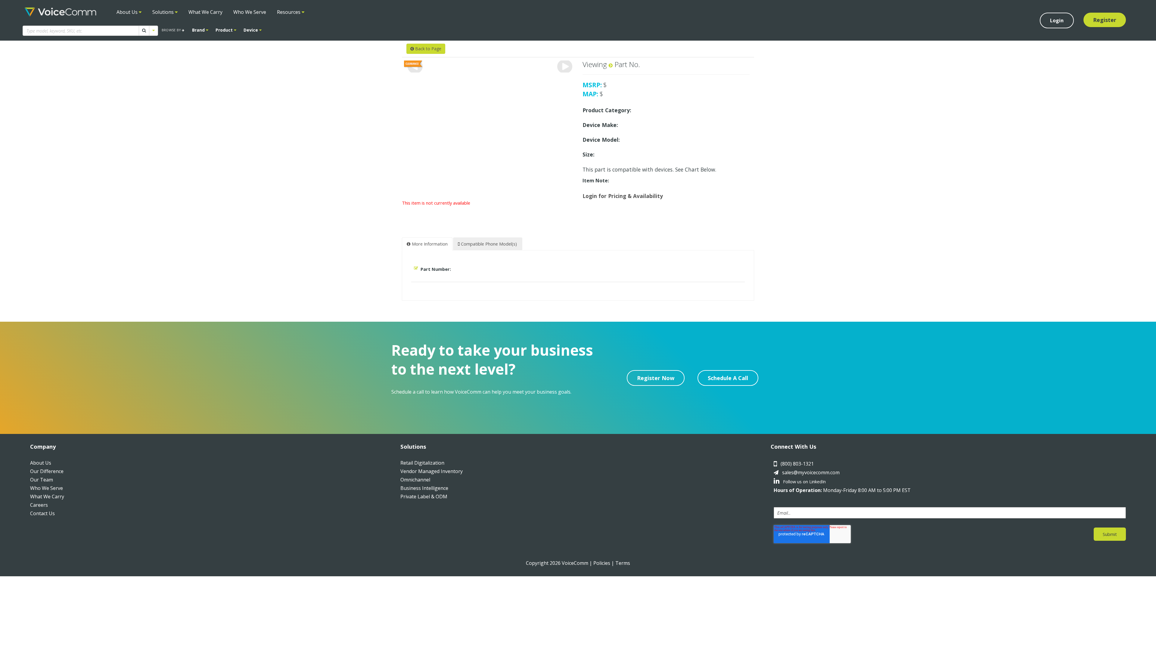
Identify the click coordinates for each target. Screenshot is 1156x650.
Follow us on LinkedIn (804, 481)
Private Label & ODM (423, 496)
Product (225, 30)
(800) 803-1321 (797, 463)
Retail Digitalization (422, 463)
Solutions (163, 12)
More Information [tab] (429, 244)
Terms (622, 563)
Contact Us (42, 513)
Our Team (41, 479)
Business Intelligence (424, 488)
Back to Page (427, 48)
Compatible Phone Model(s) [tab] (488, 244)
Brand (199, 30)
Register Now (655, 378)
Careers (39, 505)
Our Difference (47, 471)
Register (1104, 19)
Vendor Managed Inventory (431, 471)
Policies (601, 563)
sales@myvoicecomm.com (811, 472)
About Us (128, 12)
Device (251, 30)
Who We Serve (249, 12)
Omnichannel (415, 479)
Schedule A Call (728, 378)
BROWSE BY (172, 30)
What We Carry (205, 12)
